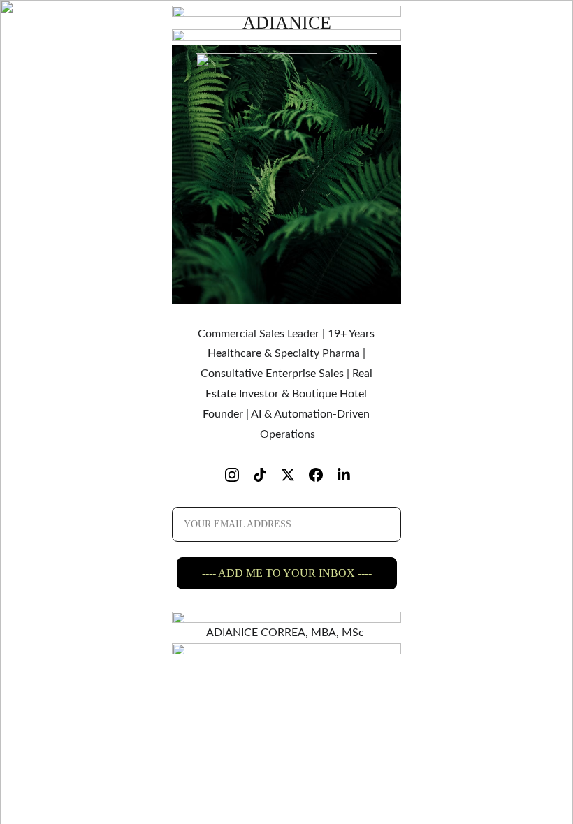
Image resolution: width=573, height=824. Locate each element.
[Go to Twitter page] (295, 475)
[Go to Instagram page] (239, 475)
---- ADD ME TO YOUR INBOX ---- (287, 573)
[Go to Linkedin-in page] (344, 475)
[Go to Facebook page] (323, 475)
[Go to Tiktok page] (267, 475)
